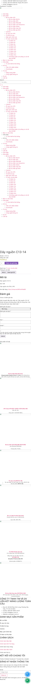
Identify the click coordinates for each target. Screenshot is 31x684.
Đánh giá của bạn (5, 306)
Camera (8, 104)
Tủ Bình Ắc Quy (4, 626)
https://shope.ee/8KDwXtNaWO (17, 289)
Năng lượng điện (10, 145)
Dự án (4, 149)
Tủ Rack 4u (12, 113)
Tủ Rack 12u (12, 120)
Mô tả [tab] (3, 272)
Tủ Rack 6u (12, 115)
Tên (1, 319)
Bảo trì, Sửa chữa (8, 133)
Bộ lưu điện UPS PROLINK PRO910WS (15, 444)
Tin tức (5, 143)
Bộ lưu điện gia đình (14, 102)
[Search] (1, 85)
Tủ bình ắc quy (10, 108)
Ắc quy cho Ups (4, 623)
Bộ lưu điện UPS (10, 90)
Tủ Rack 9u (12, 117)
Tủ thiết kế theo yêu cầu (15, 551)
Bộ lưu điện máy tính (15, 101)
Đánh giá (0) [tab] (11, 272)
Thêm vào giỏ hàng (11, 263)
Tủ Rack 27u (12, 125)
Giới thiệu (6, 86)
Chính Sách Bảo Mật (6, 641)
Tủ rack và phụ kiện (11, 111)
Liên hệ (5, 150)
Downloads (9, 141)
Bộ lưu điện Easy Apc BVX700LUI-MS (15, 593)
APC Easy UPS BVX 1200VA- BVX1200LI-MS (16, 408)
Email (2, 325)
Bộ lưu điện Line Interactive (17, 97)
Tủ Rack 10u (12, 118)
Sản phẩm (6, 88)
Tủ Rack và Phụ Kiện (6, 634)
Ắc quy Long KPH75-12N (15, 480)
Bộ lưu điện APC (13, 93)
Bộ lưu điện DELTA (14, 92)
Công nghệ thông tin (12, 147)
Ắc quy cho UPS (10, 106)
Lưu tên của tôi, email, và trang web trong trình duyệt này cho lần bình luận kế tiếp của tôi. (15, 333)
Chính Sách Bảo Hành (6, 649)
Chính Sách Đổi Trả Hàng (7, 644)
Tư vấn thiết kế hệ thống (13, 136)
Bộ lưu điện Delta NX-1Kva (15, 373)
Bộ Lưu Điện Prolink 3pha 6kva (15, 515)
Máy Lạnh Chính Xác (6, 631)
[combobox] (15, 82)
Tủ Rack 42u (12, 127)
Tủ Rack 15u (12, 122)
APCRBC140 (15, 557)
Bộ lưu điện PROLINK (15, 95)
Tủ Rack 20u (12, 124)
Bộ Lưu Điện (3, 620)
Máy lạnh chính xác (11, 109)
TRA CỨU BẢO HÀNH (12, 140)
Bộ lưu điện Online (14, 99)
